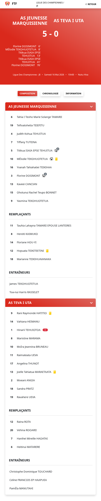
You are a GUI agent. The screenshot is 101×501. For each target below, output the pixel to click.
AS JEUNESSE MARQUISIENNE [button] (32, 106)
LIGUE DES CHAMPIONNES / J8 (50, 4)
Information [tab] (73, 93)
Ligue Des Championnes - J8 (26, 74)
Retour (92, 4)
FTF (14, 4)
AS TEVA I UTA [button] (20, 303)
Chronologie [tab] (50, 93)
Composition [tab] (27, 93)
